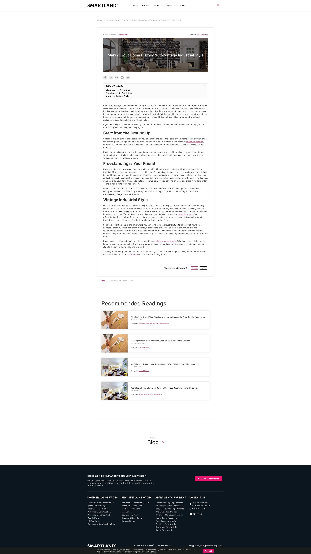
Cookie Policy (115, 552)
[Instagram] (198, 514)
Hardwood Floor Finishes (147, 323)
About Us (145, 5)
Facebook (117, 280)
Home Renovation (202, 35)
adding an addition (194, 141)
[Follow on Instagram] (121, 77)
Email (131, 280)
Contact (182, 5)
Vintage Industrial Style (117, 96)
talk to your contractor (165, 241)
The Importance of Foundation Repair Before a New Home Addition (113, 339)
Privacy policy (199, 546)
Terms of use (211, 546)
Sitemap (220, 546)
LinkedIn (110, 280)
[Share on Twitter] (127, 77)
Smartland (134, 254)
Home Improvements (162, 323)
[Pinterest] (201, 514)
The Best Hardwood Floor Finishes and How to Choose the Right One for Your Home (113, 316)
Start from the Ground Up (118, 90)
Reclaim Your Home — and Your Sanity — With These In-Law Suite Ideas (113, 362)
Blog (153, 442)
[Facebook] (191, 514)
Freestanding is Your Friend (119, 93)
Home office (158, 394)
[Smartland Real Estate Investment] (102, 545)
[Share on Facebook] (105, 77)
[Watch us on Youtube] (116, 77)
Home (135, 5)
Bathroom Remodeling (146, 394)
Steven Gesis (122, 34)
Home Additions (144, 347)
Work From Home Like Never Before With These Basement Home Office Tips (114, 386)
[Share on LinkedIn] (110, 77)
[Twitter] (194, 514)
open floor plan (185, 214)
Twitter (125, 280)
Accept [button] (208, 551)
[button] (218, 5)
